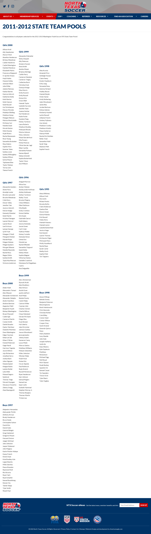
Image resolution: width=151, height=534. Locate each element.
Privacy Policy (65, 529)
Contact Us (74, 529)
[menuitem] (7, 16)
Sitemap (82, 529)
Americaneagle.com (116, 529)
